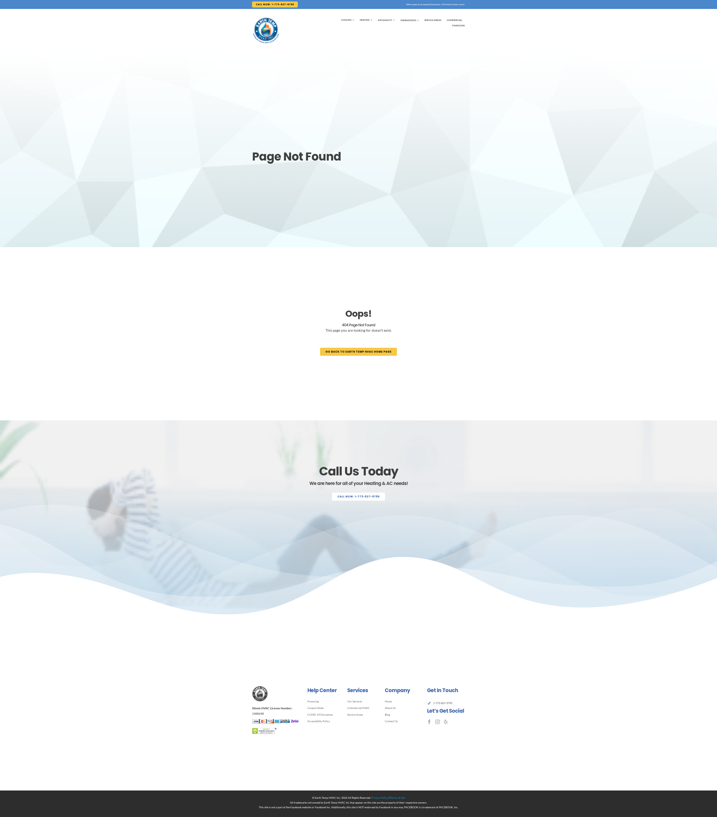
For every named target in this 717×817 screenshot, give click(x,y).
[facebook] (429, 722)
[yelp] (445, 722)
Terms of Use (397, 797)
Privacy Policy (379, 797)
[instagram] (437, 722)
